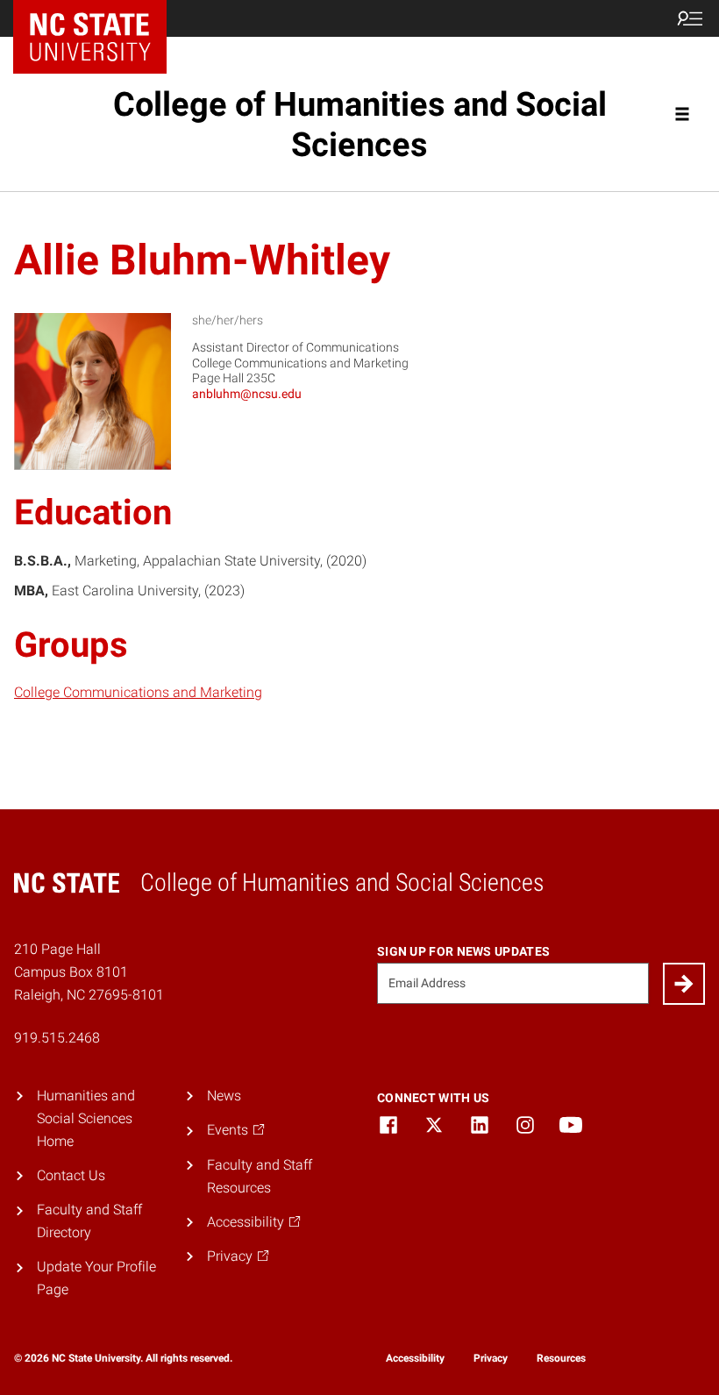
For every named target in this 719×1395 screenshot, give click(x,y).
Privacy (490, 1358)
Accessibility (415, 1358)
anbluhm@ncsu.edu (247, 394)
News (224, 1095)
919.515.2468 (57, 1037)
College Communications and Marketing (138, 692)
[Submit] (684, 984)
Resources (561, 1358)
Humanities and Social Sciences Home (86, 1118)
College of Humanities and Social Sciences (360, 124)
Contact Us (71, 1175)
